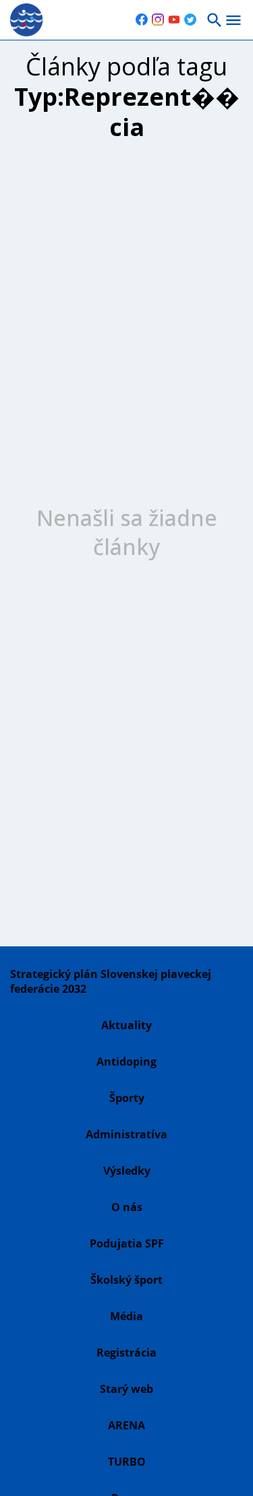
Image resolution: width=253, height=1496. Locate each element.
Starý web (126, 1388)
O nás (126, 1207)
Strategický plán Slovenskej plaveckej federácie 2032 (110, 981)
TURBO (127, 1461)
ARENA (126, 1425)
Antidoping (126, 1061)
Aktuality (126, 1025)
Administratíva (126, 1134)
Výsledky (126, 1170)
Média (126, 1316)
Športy (126, 1098)
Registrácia (126, 1352)
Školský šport (126, 1279)
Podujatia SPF (127, 1243)
